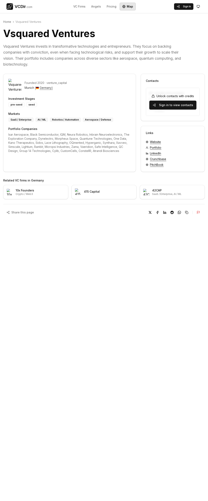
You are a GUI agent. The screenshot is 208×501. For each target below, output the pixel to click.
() (44, 87)
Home (7, 21)
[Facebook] (157, 212)
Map (130, 6)
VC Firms (79, 6)
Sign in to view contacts (176, 105)
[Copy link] (186, 212)
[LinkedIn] (164, 212)
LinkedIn (155, 153)
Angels (96, 6)
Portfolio (155, 147)
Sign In (187, 6)
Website (155, 142)
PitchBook (157, 164)
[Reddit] (172, 212)
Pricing (111, 6)
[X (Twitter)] (150, 212)
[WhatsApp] (179, 212)
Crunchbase (158, 159)
